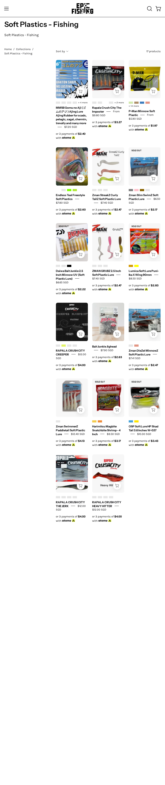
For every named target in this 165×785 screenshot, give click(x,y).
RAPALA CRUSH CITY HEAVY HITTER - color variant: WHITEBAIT (100, 497)
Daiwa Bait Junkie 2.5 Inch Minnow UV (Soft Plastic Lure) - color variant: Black (69, 266)
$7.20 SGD (70, 126)
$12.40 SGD (78, 433)
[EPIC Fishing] (82, 8)
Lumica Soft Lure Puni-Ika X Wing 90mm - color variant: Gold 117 (131, 266)
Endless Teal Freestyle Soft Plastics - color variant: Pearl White (58, 190)
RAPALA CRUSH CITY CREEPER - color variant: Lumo (63, 345)
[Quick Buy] (81, 91)
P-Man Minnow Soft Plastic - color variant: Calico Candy (147, 103)
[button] (149, 9)
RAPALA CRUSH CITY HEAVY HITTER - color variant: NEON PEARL (105, 497)
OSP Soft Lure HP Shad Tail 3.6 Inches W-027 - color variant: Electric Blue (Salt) (131, 421)
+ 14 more (134, 106)
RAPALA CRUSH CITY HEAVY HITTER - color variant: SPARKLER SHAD (111, 497)
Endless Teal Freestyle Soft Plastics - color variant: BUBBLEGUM (63, 190)
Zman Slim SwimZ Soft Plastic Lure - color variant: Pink (136, 190)
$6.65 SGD (62, 282)
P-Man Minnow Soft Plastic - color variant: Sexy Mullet (131, 103)
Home (8, 49)
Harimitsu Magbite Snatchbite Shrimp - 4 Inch (106, 430)
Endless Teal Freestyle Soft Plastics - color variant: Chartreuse (69, 190)
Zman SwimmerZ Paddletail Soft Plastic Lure (70, 430)
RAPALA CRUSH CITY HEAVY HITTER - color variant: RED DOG (94, 497)
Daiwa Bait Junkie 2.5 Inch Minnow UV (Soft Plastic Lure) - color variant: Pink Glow (63, 266)
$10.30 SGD (144, 433)
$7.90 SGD (107, 350)
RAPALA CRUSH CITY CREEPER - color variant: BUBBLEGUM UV (58, 345)
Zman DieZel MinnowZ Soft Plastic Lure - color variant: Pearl (131, 345)
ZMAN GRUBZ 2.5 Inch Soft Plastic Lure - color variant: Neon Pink (94, 266)
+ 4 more (83, 103)
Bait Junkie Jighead (104, 346)
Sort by (60, 51)
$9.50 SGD (113, 433)
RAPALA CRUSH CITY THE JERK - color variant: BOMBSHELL (63, 497)
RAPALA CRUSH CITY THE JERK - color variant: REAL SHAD (75, 497)
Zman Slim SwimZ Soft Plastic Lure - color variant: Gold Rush (142, 190)
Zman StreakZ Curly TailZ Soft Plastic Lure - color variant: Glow (94, 190)
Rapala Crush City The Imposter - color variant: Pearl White (105, 103)
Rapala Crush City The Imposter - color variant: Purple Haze (111, 103)
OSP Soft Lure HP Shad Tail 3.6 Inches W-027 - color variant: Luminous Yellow (136, 421)
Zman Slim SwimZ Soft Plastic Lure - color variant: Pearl (147, 190)
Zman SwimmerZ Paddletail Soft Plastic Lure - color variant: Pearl (58, 421)
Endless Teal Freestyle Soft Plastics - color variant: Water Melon (75, 190)
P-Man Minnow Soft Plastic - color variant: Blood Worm (136, 103)
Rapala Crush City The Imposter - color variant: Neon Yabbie (100, 103)
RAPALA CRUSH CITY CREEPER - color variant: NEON (69, 345)
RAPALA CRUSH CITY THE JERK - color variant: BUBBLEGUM (58, 497)
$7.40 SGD (107, 202)
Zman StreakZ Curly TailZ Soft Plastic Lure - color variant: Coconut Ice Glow (105, 190)
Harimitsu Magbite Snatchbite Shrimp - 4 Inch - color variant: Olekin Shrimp (100, 421)
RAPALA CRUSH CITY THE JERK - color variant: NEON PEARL (69, 497)
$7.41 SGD (135, 358)
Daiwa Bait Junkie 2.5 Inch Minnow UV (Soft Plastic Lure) (70, 274)
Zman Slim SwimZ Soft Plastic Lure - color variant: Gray (131, 190)
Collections (23, 49)
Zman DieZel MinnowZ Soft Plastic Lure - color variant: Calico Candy (136, 345)
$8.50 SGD (135, 278)
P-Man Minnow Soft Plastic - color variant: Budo (142, 103)
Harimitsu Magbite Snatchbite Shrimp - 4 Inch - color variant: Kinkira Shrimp (94, 421)
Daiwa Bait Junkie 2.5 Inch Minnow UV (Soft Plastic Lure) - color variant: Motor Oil (58, 266)
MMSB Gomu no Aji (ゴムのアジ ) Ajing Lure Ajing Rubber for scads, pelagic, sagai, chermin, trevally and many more (71, 115)
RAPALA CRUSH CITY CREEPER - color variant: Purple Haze (75, 345)
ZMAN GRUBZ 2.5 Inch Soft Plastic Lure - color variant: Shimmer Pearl (105, 266)
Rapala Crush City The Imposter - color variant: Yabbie (94, 103)
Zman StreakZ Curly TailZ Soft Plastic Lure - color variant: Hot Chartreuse (100, 190)
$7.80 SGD (62, 202)
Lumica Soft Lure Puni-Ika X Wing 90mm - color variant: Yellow (136, 266)
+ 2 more (119, 103)
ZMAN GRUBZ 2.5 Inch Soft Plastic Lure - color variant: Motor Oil (100, 266)
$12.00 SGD (99, 509)
